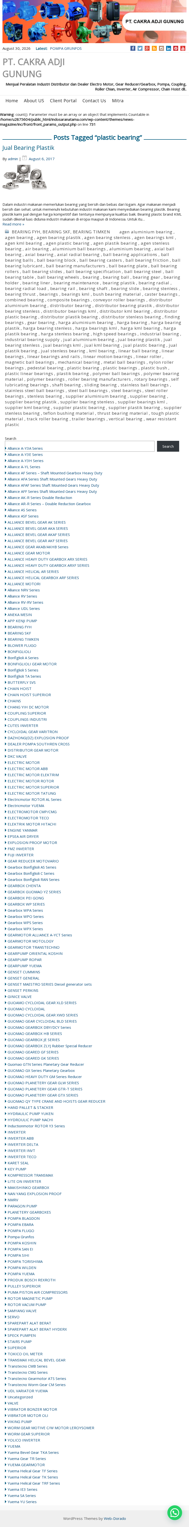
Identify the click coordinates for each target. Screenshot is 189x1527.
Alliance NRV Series (24, 589)
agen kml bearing (23, 243)
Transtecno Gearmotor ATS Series (37, 1378)
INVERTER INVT (21, 1150)
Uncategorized (20, 1396)
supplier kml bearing (27, 407)
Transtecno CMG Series (28, 1372)
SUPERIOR (17, 1347)
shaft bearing (66, 385)
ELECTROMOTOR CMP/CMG (32, 811)
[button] (174, 1512)
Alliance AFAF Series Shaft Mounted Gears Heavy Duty (53, 485)
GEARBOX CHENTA (24, 885)
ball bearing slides (42, 271)
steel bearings (126, 390)
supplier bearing (148, 396)
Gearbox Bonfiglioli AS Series (32, 867)
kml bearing (102, 351)
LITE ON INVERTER (24, 1181)
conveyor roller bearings (119, 300)
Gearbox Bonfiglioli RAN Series (34, 879)
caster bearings (161, 294)
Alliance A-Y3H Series (26, 460)
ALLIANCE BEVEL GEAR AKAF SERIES (39, 534)
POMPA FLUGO (21, 1230)
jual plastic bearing (144, 345)
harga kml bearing (140, 328)
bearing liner (36, 283)
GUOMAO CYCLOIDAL (26, 1008)
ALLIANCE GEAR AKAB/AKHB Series (38, 546)
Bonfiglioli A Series (23, 657)
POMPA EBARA (20, 1224)
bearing (91, 277)
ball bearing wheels (58, 277)
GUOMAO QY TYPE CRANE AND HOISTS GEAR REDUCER (56, 1101)
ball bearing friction (147, 260)
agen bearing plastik (59, 237)
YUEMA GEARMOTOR (26, 1464)
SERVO (13, 1316)
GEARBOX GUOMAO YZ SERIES (34, 891)
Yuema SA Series (22, 1495)
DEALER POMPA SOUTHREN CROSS (39, 743)
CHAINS (14, 700)
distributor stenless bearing (131, 317)
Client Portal (63, 100)
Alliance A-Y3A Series (25, 448)
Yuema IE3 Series (22, 1489)
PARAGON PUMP (22, 1205)
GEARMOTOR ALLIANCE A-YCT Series (40, 934)
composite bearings (68, 300)
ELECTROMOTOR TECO (28, 817)
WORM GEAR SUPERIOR (29, 1433)
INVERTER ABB (21, 1138)
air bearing (37, 249)
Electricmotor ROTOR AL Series (35, 799)
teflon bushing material (68, 413)
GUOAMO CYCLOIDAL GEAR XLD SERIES (42, 1002)
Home (11, 100)
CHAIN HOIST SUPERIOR (29, 694)
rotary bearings (151, 379)
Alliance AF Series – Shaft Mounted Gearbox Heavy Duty (55, 472)
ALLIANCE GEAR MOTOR (29, 552)
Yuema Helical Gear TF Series (33, 1470)
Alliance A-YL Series (24, 466)
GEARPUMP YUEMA (25, 965)
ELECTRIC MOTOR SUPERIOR (33, 787)
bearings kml (76, 294)
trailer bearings (88, 419)
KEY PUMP (17, 1169)
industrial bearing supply (32, 339)
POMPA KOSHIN (22, 1242)
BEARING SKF (56, 232)
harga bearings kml (96, 328)
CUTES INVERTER (23, 725)
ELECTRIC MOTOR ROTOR (31, 780)
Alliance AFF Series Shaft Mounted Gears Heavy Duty (52, 491)
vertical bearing (125, 419)
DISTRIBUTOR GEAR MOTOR (33, 750)
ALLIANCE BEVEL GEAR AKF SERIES (38, 540)
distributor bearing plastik (123, 305)
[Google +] (147, 48)
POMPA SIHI (18, 1255)
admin (13, 158)
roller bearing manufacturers (99, 379)
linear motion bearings (107, 356)
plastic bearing (83, 368)
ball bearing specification (93, 271)
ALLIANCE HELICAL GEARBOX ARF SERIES (43, 577)
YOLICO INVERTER (24, 1440)
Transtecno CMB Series (27, 1366)
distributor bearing (70, 305)
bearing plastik (119, 283)
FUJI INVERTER (20, 854)
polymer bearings (46, 379)
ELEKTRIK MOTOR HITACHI (32, 824)
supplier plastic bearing (79, 407)
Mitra (118, 100)
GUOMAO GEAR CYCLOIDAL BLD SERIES (42, 1021)
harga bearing (132, 322)
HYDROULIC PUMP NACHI (30, 1119)
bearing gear (146, 277)
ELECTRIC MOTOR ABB (28, 768)
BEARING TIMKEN (91, 232)
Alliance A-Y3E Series (25, 454)
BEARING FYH (26, 232)
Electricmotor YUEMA (26, 805)
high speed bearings (114, 334)
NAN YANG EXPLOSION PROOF (35, 1193)
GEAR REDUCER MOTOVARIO (33, 860)
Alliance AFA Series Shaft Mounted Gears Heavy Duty (52, 479)
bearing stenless (160, 288)
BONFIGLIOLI (19, 651)
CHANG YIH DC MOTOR (28, 706)
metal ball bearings (124, 362)
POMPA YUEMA (21, 1273)
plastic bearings (120, 368)
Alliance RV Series (22, 596)
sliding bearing (100, 385)
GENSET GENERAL (23, 978)
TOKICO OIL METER (25, 1353)
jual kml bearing (102, 345)
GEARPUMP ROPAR (25, 959)
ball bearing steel (143, 271)
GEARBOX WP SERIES (26, 904)
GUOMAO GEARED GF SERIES (33, 1051)
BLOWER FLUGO (22, 645)
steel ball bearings (88, 390)
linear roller (148, 356)
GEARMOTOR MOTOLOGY (31, 941)
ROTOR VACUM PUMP (27, 1304)
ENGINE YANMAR (22, 830)
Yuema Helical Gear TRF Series (34, 1483)
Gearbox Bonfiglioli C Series (31, 873)
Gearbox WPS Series (25, 922)
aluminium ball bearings (79, 249)
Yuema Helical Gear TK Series (33, 1477)
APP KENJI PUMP (22, 620)
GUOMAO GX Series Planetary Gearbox (41, 1070)
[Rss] (154, 48)
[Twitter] (140, 48)
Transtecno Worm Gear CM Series (37, 1384)
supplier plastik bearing (134, 407)
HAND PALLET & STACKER (30, 1107)
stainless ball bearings (145, 385)
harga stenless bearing (65, 334)
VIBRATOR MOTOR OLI (28, 1415)
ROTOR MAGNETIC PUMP (30, 1298)
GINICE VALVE (20, 996)
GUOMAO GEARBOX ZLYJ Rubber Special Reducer (50, 1045)
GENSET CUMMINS (24, 971)
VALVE (13, 1403)
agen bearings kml (154, 237)
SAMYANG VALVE (22, 1310)
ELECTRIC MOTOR (24, 762)
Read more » (13, 224)
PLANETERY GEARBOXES (29, 1212)
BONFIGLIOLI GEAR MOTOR (32, 663)
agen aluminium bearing (146, 232)
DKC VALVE (17, 756)
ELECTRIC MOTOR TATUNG (32, 793)
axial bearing (39, 254)
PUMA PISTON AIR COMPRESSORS (38, 1292)
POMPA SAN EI (20, 1249)
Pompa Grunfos (21, 1236)
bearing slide (125, 288)
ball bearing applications (130, 254)
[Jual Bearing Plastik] (94, 183)
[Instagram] (161, 48)
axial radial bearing (78, 254)
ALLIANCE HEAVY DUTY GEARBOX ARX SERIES (47, 559)
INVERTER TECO (22, 1156)
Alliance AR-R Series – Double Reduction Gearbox (49, 503)
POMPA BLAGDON (24, 1218)
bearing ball (116, 277)
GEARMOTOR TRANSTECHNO (34, 947)
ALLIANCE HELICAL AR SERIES (33, 571)
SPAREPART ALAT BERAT (29, 1323)
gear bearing (41, 322)
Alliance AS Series (22, 509)
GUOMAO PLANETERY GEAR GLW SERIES (43, 1082)
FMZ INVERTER (21, 848)
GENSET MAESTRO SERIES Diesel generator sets (50, 984)
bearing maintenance (76, 283)
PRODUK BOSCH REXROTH (32, 1279)
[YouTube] (183, 48)
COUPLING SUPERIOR (27, 713)
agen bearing (19, 237)
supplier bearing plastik (31, 402)
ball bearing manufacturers (75, 266)
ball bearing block (56, 260)
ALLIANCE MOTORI (24, 583)
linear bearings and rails (53, 356)
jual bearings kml (62, 345)
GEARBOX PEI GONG (26, 897)
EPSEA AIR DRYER (23, 836)
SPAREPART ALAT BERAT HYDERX (37, 1329)
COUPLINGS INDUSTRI (27, 719)
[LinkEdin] (168, 48)
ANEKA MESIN (20, 614)
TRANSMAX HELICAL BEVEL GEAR (36, 1359)
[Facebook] (133, 48)
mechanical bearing (79, 362)
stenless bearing (44, 396)
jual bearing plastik (139, 339)
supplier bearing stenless (87, 402)
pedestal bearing (45, 368)
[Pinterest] (175, 48)
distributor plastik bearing (69, 317)
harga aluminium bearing (85, 322)
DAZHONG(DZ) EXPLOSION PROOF (38, 737)
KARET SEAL (18, 1162)
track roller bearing (47, 419)
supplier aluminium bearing (96, 396)
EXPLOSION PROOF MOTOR (32, 842)
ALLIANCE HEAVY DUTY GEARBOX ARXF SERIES (48, 565)
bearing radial (154, 283)
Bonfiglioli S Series (23, 670)
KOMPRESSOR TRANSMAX (30, 1175)
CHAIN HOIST (20, 688)
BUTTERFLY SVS (22, 682)
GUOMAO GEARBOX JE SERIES (34, 1039)
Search (10, 438)
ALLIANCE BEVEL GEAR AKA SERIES (38, 528)
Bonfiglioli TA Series (24, 676)
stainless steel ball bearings (34, 390)
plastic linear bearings (29, 373)
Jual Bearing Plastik (28, 147)
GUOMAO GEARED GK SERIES (33, 1058)
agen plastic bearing (68, 243)
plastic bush (154, 368)
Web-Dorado (115, 1518)
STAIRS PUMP (20, 1341)
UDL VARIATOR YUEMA (28, 1390)
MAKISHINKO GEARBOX (28, 1187)
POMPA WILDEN (22, 1267)
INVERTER (17, 1132)
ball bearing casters (100, 260)
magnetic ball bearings (29, 362)
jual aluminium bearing (88, 339)
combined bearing (24, 300)
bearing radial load (26, 288)
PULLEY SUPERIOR (24, 1286)
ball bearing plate (128, 266)
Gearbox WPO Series (26, 916)
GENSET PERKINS (23, 990)
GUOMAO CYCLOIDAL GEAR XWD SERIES (43, 1014)
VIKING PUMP (20, 1421)
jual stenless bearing (63, 351)
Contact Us (94, 100)
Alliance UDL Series (24, 608)
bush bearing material (117, 294)
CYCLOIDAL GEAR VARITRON (33, 731)
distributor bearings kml (69, 311)
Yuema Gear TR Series (27, 1458)
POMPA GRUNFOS (66, 48)
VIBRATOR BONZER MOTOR (32, 1409)
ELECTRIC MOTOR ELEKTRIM (33, 774)
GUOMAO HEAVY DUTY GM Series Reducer (45, 1076)
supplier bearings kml (141, 402)
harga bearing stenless (47, 328)
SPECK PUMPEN (22, 1335)
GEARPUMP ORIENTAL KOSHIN (35, 953)
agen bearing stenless (107, 237)
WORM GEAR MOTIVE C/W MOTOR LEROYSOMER (51, 1427)
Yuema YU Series (22, 1501)
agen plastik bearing (115, 243)
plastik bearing (73, 373)
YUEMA (14, 1446)
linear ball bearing (138, 351)
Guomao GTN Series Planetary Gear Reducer (46, 1064)
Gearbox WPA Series (25, 910)
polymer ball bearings (116, 373)
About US (34, 100)
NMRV (13, 1199)
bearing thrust (20, 294)
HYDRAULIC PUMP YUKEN (30, 1113)
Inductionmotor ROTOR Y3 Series (36, 1125)
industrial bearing (159, 334)
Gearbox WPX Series (25, 928)
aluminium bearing (130, 249)
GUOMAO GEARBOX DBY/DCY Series (39, 1027)
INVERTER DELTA (23, 1144)
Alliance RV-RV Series (25, 602)
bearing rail (63, 288)
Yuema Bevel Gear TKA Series (33, 1452)
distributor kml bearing (125, 311)
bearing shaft (93, 288)
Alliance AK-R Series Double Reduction (40, 497)
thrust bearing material (122, 413)
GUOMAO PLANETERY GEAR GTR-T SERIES (45, 1088)
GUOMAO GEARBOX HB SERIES (35, 1033)
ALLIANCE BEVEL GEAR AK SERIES (37, 522)
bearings (48, 294)
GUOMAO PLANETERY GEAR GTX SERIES (43, 1095)
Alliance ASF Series (23, 516)
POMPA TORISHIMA (25, 1261)
